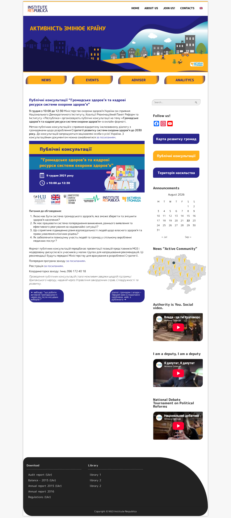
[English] (201, 8)
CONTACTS (187, 8)
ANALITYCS (185, 80)
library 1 (95, 475)
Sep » (188, 237)
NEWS (46, 80)
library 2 (95, 480)
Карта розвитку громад (176, 138)
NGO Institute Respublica (122, 511)
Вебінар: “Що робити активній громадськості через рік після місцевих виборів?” (44, 296)
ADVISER (139, 80)
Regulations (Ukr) (39, 497)
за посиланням (105, 137)
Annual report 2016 (41, 491)
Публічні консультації (176, 155)
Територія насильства (176, 172)
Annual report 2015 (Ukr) (45, 486)
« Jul (164, 237)
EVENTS (92, 80)
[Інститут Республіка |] (53, 9)
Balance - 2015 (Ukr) (42, 480)
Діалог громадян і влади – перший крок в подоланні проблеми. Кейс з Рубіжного (126, 296)
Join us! (169, 8)
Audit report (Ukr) (40, 475)
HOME (135, 8)
